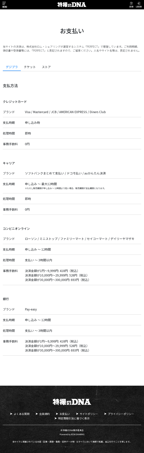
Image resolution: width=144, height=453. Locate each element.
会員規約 (44, 414)
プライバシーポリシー (121, 414)
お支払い (64, 414)
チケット (30, 67)
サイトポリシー (89, 414)
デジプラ (12, 67)
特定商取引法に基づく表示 (74, 418)
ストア (46, 67)
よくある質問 (21, 414)
